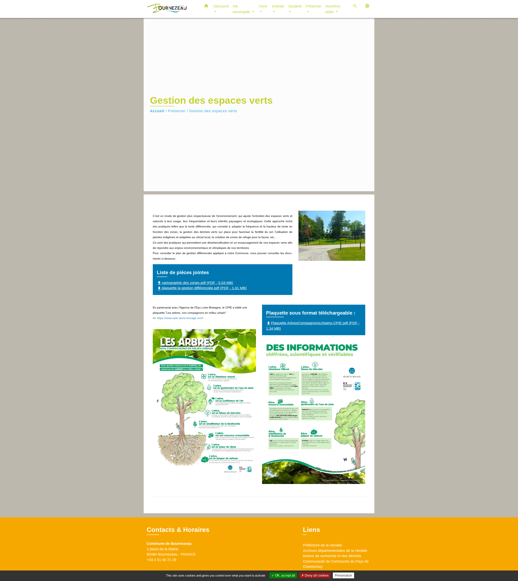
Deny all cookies (316, 575)
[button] (206, 7)
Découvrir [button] (221, 6)
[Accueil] (172, 9)
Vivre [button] (263, 6)
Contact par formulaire (166, 565)
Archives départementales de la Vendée (335, 551)
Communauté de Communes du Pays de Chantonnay (336, 564)
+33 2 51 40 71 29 (161, 560)
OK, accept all (284, 575)
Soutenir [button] (295, 6)
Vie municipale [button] (242, 9)
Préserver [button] (314, 6)
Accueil (157, 111)
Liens (311, 529)
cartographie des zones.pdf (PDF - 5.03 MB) (195, 283)
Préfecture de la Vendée (322, 545)
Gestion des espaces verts (213, 111)
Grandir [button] (278, 6)
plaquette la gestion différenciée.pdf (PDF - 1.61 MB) (202, 288)
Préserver (177, 111)
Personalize (343, 575)
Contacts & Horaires (178, 529)
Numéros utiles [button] (332, 9)
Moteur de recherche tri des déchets (332, 556)
